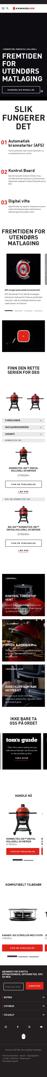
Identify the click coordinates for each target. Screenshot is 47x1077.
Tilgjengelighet (33, 1056)
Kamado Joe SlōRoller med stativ (22, 935)
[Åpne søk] (7, 8)
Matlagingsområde (17, 427)
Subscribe (35, 986)
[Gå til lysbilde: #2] (28, 860)
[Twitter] (29, 1026)
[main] (23, 482)
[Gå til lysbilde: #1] (17, 860)
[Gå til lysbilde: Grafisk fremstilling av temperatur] (38, 310)
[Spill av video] (23, 336)
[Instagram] (5, 1026)
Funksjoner (12, 420)
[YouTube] (41, 1026)
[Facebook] (17, 1026)
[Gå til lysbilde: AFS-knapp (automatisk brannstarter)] (9, 310)
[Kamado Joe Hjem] (23, 8)
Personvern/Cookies (11, 1056)
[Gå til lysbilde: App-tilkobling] (28, 310)
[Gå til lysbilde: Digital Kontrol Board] (18, 310)
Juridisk (6, 1058)
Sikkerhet (14, 1058)
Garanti (10, 434)
